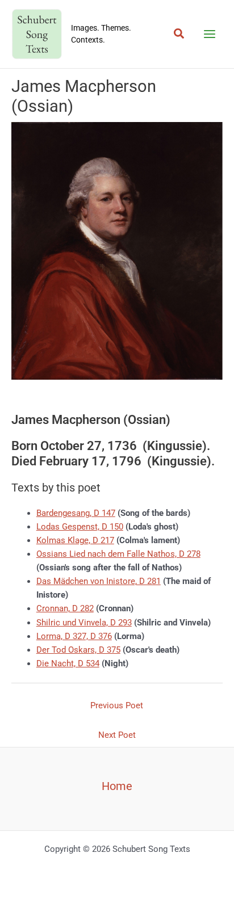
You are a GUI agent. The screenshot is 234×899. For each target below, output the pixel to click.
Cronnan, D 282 (65, 608)
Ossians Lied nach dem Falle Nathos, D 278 (118, 554)
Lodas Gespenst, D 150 (79, 527)
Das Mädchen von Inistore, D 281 (98, 581)
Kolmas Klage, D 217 (75, 540)
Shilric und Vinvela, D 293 (84, 622)
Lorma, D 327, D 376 (74, 636)
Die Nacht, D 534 (67, 663)
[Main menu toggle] (210, 34)
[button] (179, 34)
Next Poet (117, 735)
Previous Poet (116, 705)
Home (117, 786)
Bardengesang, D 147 (75, 513)
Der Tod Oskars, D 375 (78, 650)
